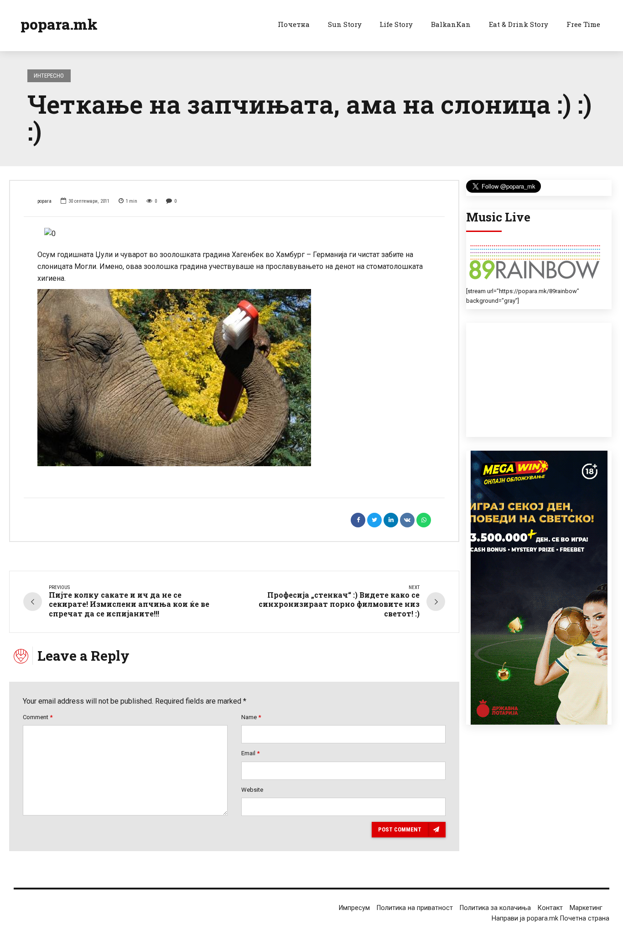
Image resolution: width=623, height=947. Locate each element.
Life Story (396, 24)
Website (252, 789)
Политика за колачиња (495, 908)
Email (250, 753)
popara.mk (59, 24)
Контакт (550, 908)
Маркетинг (586, 908)
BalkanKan (451, 24)
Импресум (354, 908)
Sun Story (345, 24)
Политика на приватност (415, 908)
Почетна (294, 24)
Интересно (49, 75)
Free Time (583, 24)
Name (251, 717)
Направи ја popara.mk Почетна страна (550, 918)
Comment (37, 717)
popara (44, 201)
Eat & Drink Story (518, 24)
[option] (234, 234)
